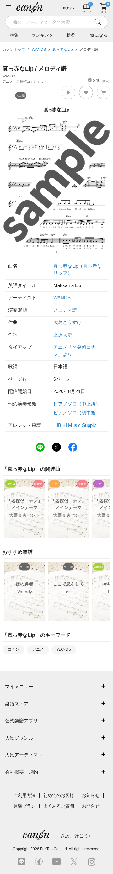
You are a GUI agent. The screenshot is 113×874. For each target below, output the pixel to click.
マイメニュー (19, 686)
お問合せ (91, 806)
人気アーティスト (24, 754)
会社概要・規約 (21, 772)
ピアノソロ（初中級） (76, 412)
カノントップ (14, 49)
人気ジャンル (19, 738)
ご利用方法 (24, 795)
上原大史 (62, 335)
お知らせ (91, 795)
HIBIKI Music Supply (74, 425)
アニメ (38, 649)
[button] (68, 92)
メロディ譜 (88, 49)
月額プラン (24, 806)
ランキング (42, 35)
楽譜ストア (17, 703)
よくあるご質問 (58, 806)
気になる (99, 35)
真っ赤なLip (62, 49)
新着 (70, 35)
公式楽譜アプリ (21, 720)
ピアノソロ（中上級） (76, 403)
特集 (14, 35)
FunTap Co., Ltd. (54, 848)
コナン (13, 649)
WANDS (39, 49)
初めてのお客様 (58, 795)
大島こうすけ (67, 322)
